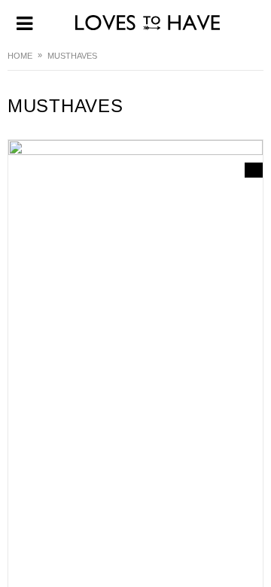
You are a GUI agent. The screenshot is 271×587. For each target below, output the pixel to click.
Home (20, 55)
